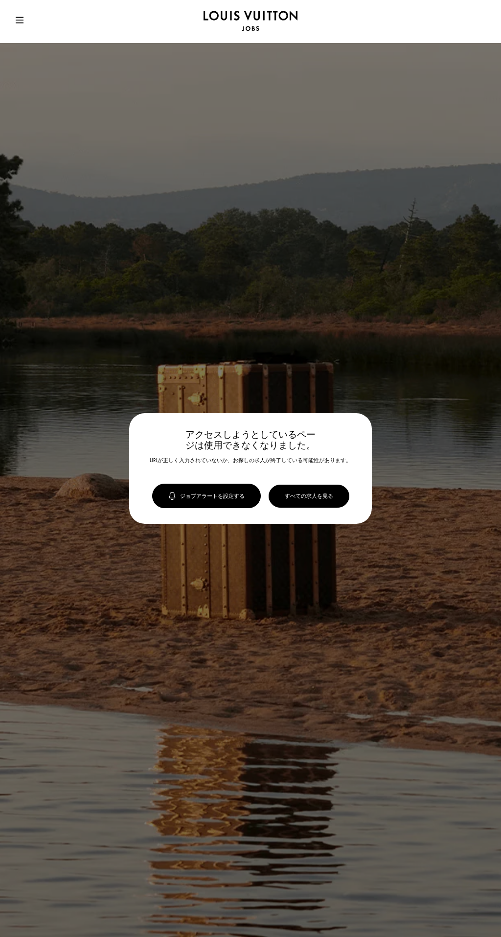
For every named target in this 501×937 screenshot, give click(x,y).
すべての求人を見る (309, 495)
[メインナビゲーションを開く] (19, 21)
